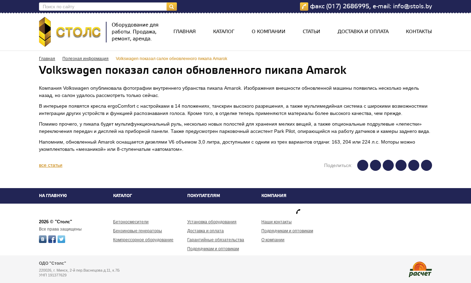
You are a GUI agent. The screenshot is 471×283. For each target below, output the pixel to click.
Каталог (223, 32)
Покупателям (203, 195)
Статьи (311, 32)
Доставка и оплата (363, 32)
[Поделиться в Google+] (413, 165)
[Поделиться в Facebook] (375, 165)
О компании (268, 32)
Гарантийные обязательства (215, 239)
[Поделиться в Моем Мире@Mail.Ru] (401, 165)
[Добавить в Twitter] (388, 165)
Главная (184, 32)
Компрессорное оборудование (143, 239)
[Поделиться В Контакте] (362, 165)
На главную (53, 195)
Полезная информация (85, 58)
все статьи (50, 165)
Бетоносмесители (131, 221)
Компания (274, 195)
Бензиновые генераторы (137, 230)
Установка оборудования (212, 221)
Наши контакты (276, 221)
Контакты (419, 32)
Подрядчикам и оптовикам (213, 248)
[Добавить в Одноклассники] (426, 165)
